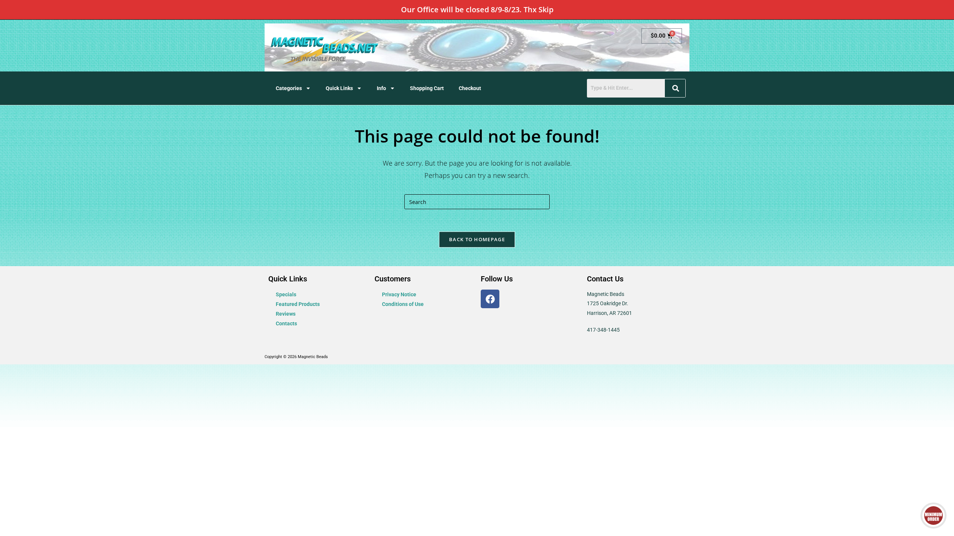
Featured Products (298, 304)
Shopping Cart (427, 88)
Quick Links (339, 88)
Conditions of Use (403, 304)
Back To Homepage (477, 239)
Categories (289, 88)
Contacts (286, 323)
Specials (286, 294)
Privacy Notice (399, 294)
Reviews (286, 314)
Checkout (470, 88)
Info (381, 88)
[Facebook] (490, 299)
